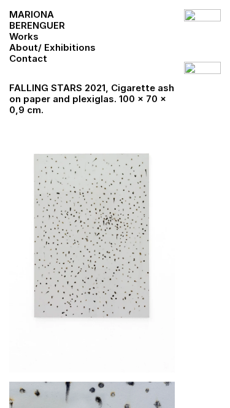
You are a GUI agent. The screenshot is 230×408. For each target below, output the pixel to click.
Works (24, 36)
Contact (28, 58)
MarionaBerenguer (37, 20)
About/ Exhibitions (52, 47)
